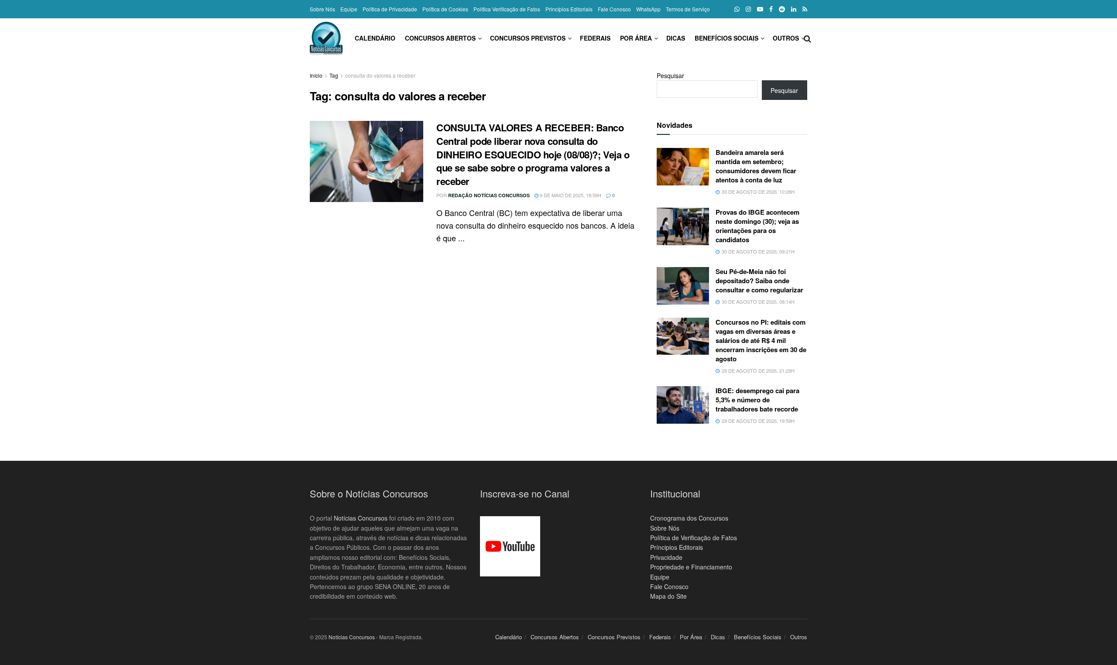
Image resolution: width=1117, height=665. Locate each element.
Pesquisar (670, 75)
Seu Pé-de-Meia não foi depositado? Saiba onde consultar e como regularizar (759, 281)
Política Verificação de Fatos (506, 9)
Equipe (348, 9)
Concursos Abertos (440, 38)
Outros (786, 38)
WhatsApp (648, 9)
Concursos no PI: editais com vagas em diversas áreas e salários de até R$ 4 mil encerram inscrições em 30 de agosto (761, 340)
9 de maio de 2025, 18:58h (569, 195)
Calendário (375, 38)
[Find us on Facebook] (771, 9)
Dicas (675, 38)
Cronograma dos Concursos (689, 518)
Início (316, 75)
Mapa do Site (668, 596)
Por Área (636, 38)
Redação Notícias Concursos (489, 195)
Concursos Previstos (527, 38)
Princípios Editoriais (569, 9)
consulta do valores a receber (380, 75)
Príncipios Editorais (676, 547)
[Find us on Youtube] (760, 9)
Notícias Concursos (360, 518)
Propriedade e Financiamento (691, 566)
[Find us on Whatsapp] (737, 9)
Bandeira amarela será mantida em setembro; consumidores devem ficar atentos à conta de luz (756, 166)
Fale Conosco (614, 9)
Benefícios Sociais (726, 38)
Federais (595, 38)
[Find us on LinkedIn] (793, 9)
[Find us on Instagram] (748, 9)
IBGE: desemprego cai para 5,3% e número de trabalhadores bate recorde (757, 400)
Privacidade (666, 557)
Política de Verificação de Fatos (693, 537)
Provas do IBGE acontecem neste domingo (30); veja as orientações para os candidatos (757, 225)
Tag (333, 75)
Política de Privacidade (390, 9)
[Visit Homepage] (326, 38)
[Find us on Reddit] (782, 9)
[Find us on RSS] (804, 9)
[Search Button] (807, 38)
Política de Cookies (445, 9)
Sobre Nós (322, 9)
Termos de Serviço (688, 9)
